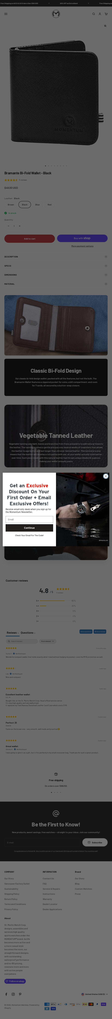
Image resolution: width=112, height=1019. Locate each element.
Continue (29, 527)
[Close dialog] (105, 476)
